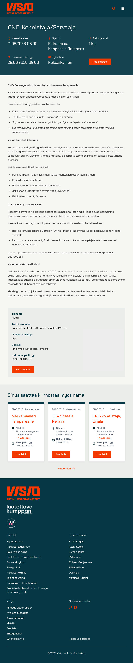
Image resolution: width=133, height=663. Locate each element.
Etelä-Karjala (76, 541)
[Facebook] (75, 607)
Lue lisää (21, 454)
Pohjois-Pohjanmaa (80, 562)
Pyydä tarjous (15, 541)
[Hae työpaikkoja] (114, 8)
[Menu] (123, 8)
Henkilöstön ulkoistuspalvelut (24, 557)
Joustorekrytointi (17, 552)
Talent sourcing (16, 578)
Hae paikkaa (100, 61)
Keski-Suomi (76, 546)
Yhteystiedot (14, 633)
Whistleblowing (15, 638)
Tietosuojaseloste (79, 638)
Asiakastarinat (15, 618)
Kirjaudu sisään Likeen (19, 607)
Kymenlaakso (77, 552)
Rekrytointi (13, 567)
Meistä (11, 623)
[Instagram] (70, 607)
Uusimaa (74, 572)
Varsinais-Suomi (78, 578)
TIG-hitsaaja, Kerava (63, 419)
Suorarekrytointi (16, 562)
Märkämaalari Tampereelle (24, 419)
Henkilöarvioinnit (16, 572)
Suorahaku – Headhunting (22, 583)
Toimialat (12, 628)
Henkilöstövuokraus (18, 546)
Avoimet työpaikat (17, 613)
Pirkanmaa (75, 557)
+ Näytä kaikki (23, 437)
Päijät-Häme (76, 567)
